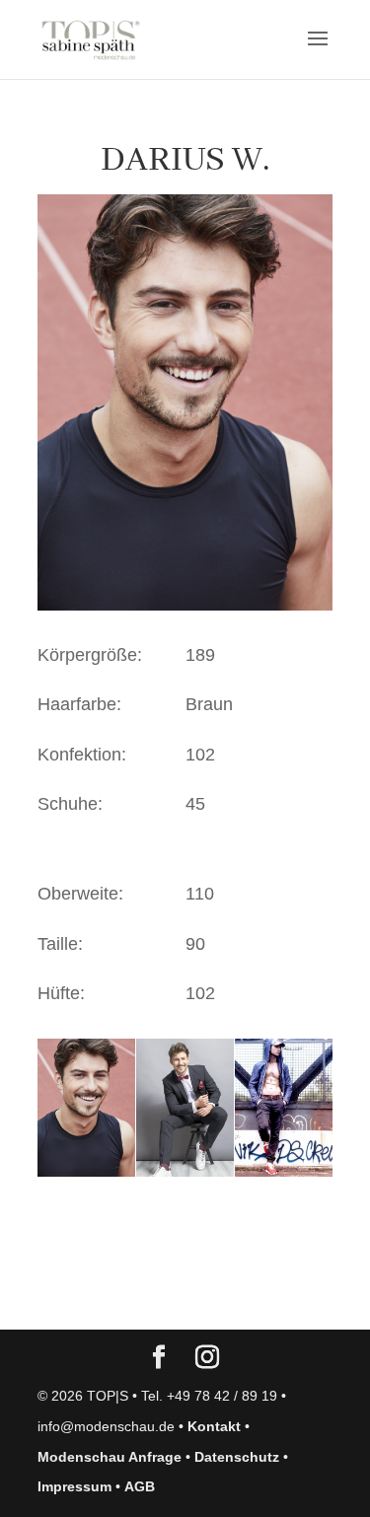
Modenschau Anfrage (109, 1457)
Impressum (74, 1486)
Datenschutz (236, 1457)
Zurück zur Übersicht (150, 1295)
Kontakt (214, 1426)
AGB (139, 1486)
